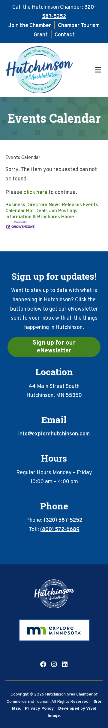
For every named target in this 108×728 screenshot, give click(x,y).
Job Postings (63, 211)
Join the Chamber (29, 25)
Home (67, 217)
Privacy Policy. (39, 708)
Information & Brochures (32, 217)
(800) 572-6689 (60, 529)
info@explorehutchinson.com (54, 434)
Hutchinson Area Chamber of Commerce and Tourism (49, 70)
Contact (65, 35)
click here (35, 192)
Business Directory (26, 205)
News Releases (65, 205)
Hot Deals (37, 211)
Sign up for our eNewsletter (54, 347)
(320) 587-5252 (63, 520)
